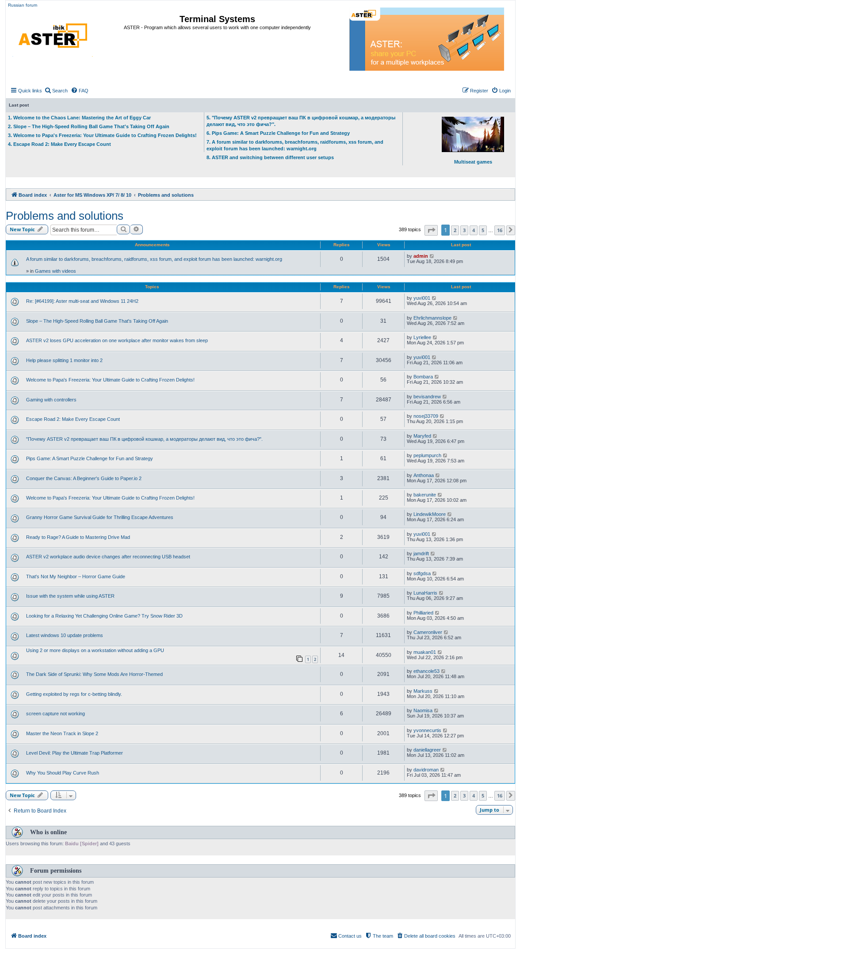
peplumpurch (427, 455)
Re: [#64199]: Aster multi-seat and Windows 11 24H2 (82, 301)
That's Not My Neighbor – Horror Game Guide (75, 576)
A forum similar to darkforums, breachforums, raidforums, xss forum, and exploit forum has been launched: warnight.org (154, 259)
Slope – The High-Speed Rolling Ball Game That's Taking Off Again (97, 321)
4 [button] (473, 230)
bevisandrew (427, 396)
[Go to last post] (432, 256)
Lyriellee (422, 337)
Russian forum (22, 5)
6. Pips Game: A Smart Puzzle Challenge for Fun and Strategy (278, 133)
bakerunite (424, 494)
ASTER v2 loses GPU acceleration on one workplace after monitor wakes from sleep (117, 340)
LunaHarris (425, 592)
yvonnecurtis (427, 730)
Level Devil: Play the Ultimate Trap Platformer (74, 753)
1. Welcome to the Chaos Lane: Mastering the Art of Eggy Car (79, 117)
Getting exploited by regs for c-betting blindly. (74, 694)
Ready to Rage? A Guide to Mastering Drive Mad (78, 537)
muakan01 (424, 652)
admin (420, 256)
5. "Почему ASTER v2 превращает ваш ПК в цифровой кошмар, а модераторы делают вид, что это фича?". (301, 121)
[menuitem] (56, 90)
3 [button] (464, 230)
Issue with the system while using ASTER (70, 596)
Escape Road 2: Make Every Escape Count (73, 419)
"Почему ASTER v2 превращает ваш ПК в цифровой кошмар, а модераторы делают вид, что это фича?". (144, 439)
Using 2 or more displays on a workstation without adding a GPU (95, 650)
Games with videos (55, 271)
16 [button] (499, 230)
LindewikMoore (429, 514)
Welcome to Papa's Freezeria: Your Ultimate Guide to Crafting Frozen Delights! (110, 379)
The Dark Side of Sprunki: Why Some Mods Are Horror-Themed (94, 674)
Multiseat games (473, 161)
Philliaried (423, 612)
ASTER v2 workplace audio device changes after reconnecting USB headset (108, 556)
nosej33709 (425, 416)
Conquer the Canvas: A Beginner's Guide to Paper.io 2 (84, 478)
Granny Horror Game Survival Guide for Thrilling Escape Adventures (99, 517)
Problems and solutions (64, 216)
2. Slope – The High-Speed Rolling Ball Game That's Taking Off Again (88, 126)
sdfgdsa (422, 573)
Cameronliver (427, 632)
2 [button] (455, 230)
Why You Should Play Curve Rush (62, 772)
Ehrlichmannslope (432, 318)
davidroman (426, 769)
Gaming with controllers (51, 399)
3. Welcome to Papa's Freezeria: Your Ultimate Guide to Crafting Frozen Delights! (102, 135)
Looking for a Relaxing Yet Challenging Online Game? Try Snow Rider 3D (104, 615)
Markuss (422, 691)
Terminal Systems (217, 19)
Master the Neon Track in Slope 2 (62, 733)
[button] (431, 230)
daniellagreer (427, 749)
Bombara (423, 376)
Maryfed (422, 436)
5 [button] (483, 230)
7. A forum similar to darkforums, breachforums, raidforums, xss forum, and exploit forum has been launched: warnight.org (295, 145)
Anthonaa (423, 475)
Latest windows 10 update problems (64, 635)
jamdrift (421, 553)
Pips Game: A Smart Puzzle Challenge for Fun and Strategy (89, 458)
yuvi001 (421, 298)
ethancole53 (426, 671)
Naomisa (422, 710)
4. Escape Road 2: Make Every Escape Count (59, 144)
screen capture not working (55, 713)
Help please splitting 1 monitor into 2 (64, 360)
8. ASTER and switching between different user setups (270, 157)
